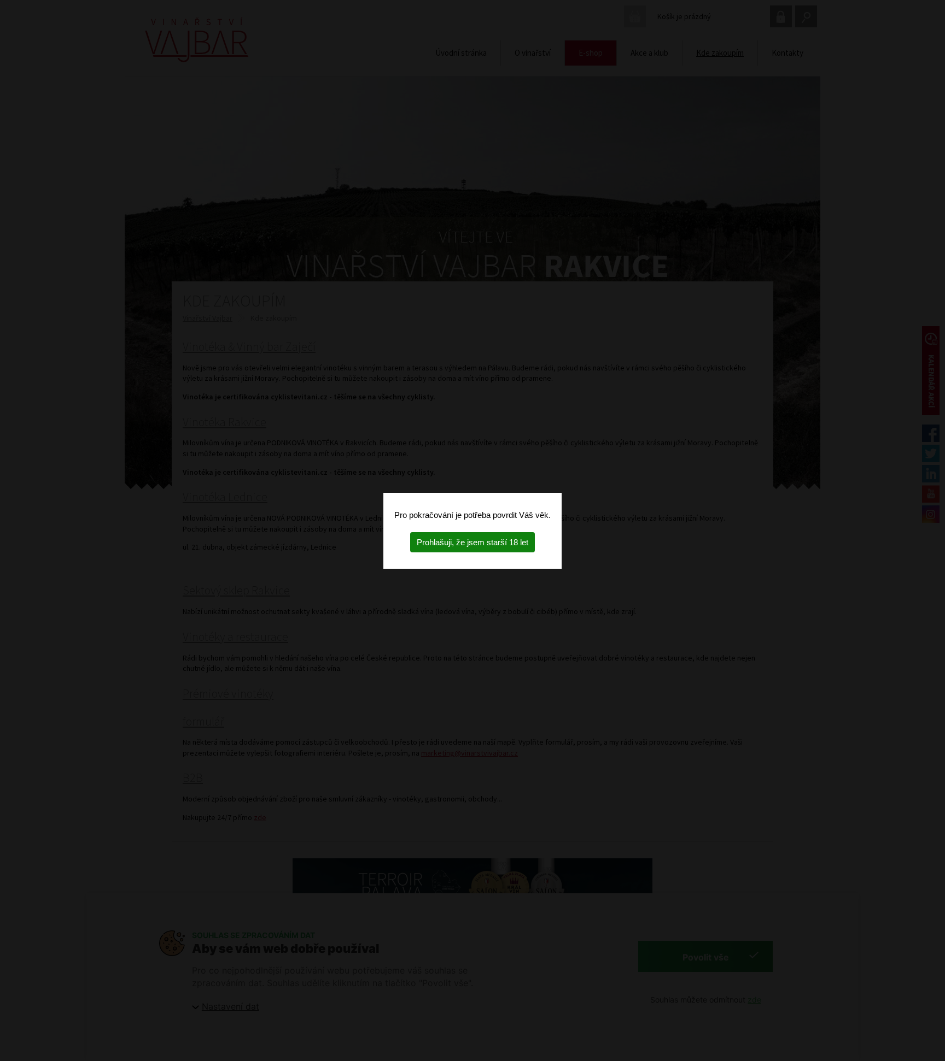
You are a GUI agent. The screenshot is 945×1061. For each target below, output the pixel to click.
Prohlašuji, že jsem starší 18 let (472, 542)
